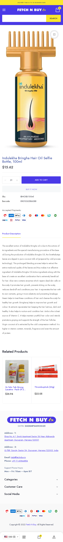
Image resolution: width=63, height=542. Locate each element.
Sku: (4, 197)
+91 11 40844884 (20, 460)
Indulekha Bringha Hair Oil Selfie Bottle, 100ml (27, 159)
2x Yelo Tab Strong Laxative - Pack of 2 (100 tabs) (14, 388)
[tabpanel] (17, 380)
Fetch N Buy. (31, 524)
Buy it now (31, 189)
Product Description (11, 233)
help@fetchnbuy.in (18, 457)
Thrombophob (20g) (44, 387)
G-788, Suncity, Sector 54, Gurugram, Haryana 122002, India (31, 450)
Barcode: (6, 201)
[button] (11, 536)
